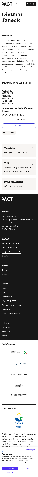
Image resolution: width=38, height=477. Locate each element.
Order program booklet (11, 313)
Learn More (17, 119)
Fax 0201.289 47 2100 (10, 248)
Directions (6, 256)
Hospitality (6, 309)
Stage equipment (9, 301)
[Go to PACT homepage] (7, 4)
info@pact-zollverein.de (11, 252)
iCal (16, 126)
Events (4, 270)
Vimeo (4, 336)
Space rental (7, 296)
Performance (8, 133)
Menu (29, 4)
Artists (4, 274)
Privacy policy (31, 450)
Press (4, 288)
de (22, 4)
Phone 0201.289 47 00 (10, 243)
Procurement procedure (11, 305)
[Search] (17, 4)
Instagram (6, 327)
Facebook (6, 331)
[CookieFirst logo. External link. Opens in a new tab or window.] (2, 452)
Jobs (3, 292)
